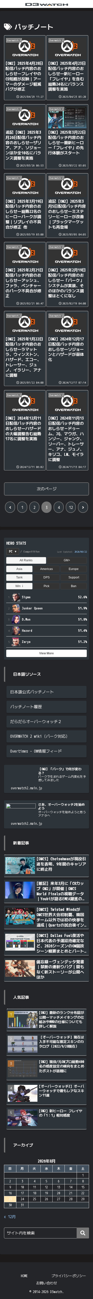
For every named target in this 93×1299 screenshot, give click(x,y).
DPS (46, 577)
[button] (83, 1233)
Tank (19, 577)
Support (73, 577)
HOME (24, 1276)
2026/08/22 (80, 551)
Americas (46, 569)
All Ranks (26, 560)
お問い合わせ (46, 1283)
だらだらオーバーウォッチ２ (36, 721)
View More (46, 653)
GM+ (67, 560)
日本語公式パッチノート (32, 691)
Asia (19, 569)
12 (71, 507)
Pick (46, 586)
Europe (74, 569)
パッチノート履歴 (26, 706)
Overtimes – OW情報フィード (36, 751)
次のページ (47, 488)
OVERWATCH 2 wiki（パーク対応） (40, 736)
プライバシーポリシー (68, 1276)
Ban (73, 586)
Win (19, 586)
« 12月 (10, 1216)
